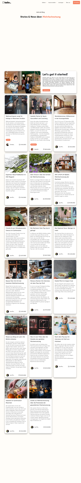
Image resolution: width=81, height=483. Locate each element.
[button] (44, 2)
